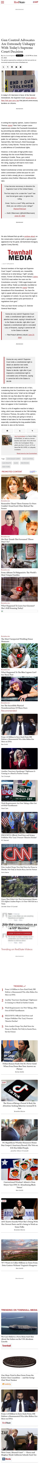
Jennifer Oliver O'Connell (9, 906)
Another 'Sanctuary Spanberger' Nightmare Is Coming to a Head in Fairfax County (18, 772)
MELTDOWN (25, 463)
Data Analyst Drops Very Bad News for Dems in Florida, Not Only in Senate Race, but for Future (19, 868)
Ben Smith (4, 744)
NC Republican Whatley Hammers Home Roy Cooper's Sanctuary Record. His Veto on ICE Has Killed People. (19, 1145)
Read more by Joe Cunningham (27, 453)
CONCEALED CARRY (13, 459)
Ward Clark (4, 808)
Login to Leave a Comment (19, 933)
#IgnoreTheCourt (20, 209)
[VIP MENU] (35, 2)
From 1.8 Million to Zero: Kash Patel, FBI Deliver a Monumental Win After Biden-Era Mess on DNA (17, 739)
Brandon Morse (19, 1111)
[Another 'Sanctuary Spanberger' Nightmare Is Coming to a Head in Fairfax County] (19, 759)
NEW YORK (6, 467)
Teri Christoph (5, 776)
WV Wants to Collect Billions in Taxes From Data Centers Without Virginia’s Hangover (19, 1264)
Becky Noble (19, 1072)
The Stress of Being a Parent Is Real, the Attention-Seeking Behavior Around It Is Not (19, 1106)
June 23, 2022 (19, 216)
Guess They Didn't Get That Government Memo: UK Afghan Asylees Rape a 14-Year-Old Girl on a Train (19, 901)
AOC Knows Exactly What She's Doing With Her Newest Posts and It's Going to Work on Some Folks (19, 1224)
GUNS (16, 463)
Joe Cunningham (9, 55)
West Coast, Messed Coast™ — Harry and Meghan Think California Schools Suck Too (18, 1453)
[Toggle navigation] (2, 2)
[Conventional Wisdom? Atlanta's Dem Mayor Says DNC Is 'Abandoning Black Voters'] (19, 1169)
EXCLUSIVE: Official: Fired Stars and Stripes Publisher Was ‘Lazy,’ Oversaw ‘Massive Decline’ (19, 836)
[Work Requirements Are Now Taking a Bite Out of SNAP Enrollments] (19, 791)
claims (35, 277)
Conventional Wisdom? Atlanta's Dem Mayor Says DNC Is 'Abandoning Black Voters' (20, 1185)
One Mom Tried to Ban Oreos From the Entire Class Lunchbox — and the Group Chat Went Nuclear (17, 1377)
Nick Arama (5, 872)
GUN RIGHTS (6, 463)
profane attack (29, 236)
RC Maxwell (5, 840)
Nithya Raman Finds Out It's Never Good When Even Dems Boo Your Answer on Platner (19, 1066)
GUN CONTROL (28, 459)
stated (10, 125)
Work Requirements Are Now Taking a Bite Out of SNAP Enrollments (19, 804)
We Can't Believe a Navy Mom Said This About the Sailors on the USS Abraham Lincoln (17, 1339)
